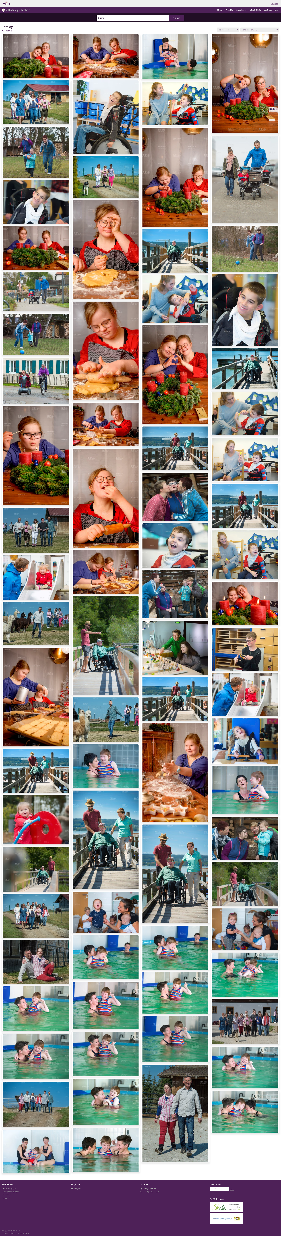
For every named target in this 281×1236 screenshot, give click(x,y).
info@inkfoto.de (150, 1189)
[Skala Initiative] (226, 1212)
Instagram (77, 1189)
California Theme (23, 1233)
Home (219, 10)
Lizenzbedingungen (9, 1189)
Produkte (229, 10)
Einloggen (274, 4)
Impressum (6, 1198)
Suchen (176, 18)
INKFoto (17, 1231)
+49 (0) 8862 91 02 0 (151, 1192)
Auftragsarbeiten (271, 10)
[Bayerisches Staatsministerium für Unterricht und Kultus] (226, 1223)
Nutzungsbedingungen (10, 1192)
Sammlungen (241, 10)
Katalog (13, 10)
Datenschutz (6, 1195)
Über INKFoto (255, 10)
